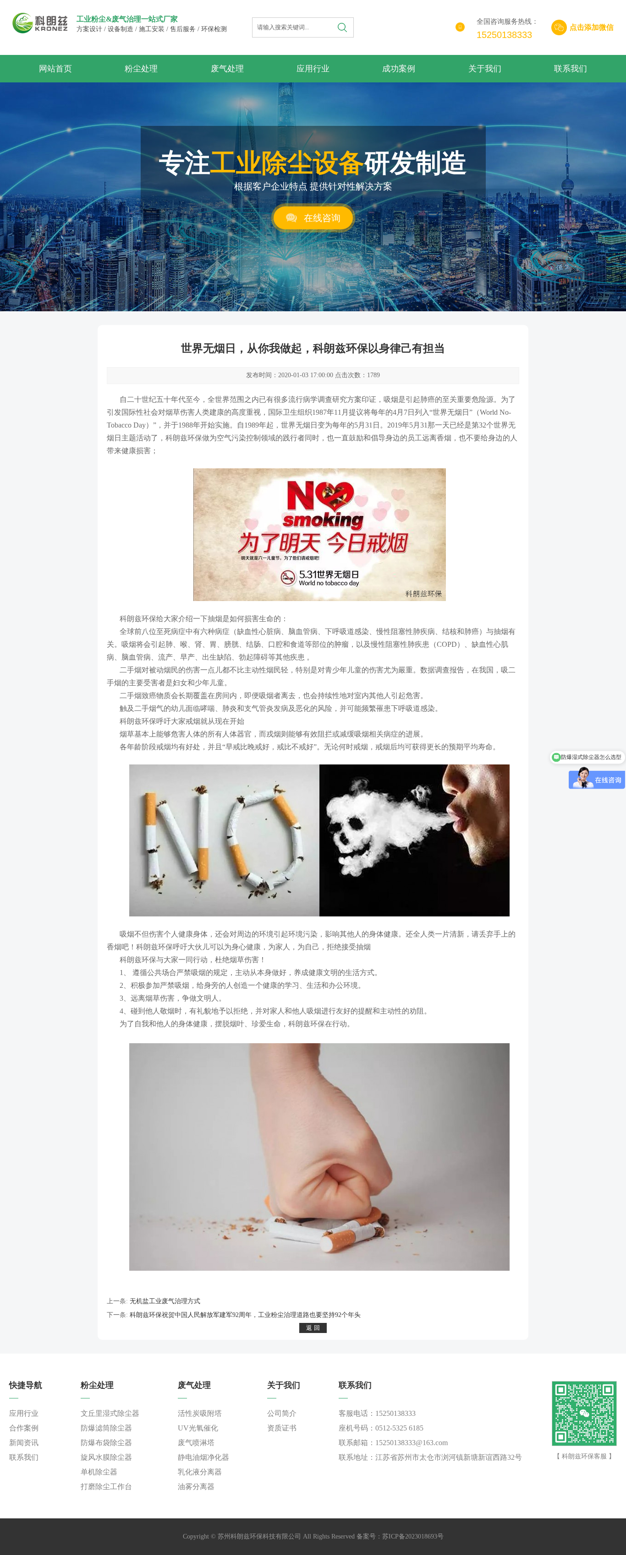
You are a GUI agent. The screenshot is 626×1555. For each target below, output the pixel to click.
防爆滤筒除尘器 (106, 1428)
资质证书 (282, 1428)
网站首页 (55, 68)
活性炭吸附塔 (200, 1413)
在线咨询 (322, 218)
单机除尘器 (99, 1472)
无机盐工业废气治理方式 (165, 1301)
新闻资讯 (23, 1443)
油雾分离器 (196, 1486)
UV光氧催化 (198, 1428)
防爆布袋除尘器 (106, 1443)
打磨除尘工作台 (106, 1486)
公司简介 (282, 1413)
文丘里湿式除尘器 (110, 1413)
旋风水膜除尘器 (106, 1457)
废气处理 (227, 68)
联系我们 (570, 68)
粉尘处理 (141, 68)
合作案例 (23, 1428)
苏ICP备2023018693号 (413, 1536)
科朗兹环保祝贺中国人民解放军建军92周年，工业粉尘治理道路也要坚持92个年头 (245, 1314)
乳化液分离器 (200, 1472)
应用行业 (313, 68)
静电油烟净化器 (203, 1457)
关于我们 (484, 68)
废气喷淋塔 (196, 1443)
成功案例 (398, 68)
